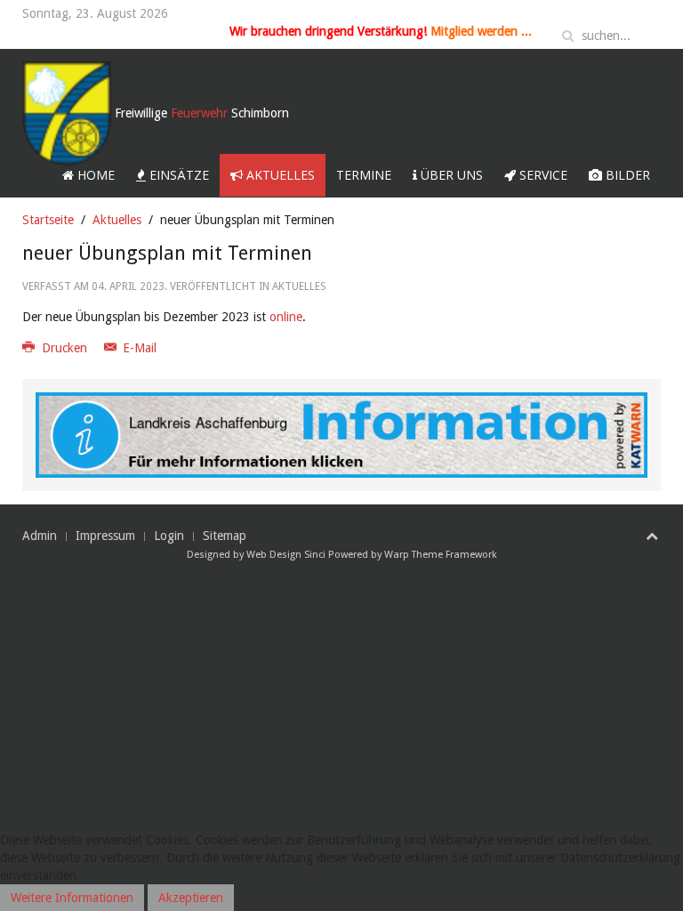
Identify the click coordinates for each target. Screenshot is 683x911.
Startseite (48, 220)
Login (169, 535)
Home (94, 174)
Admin (39, 535)
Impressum (105, 535)
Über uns (450, 174)
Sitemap (224, 535)
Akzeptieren (190, 898)
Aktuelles (279, 174)
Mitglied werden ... (481, 31)
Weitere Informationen (72, 898)
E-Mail (138, 348)
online (285, 317)
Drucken (64, 348)
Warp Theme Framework (440, 554)
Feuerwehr (202, 113)
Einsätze (177, 174)
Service (541, 174)
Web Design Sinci (285, 554)
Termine (363, 174)
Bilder (626, 174)
